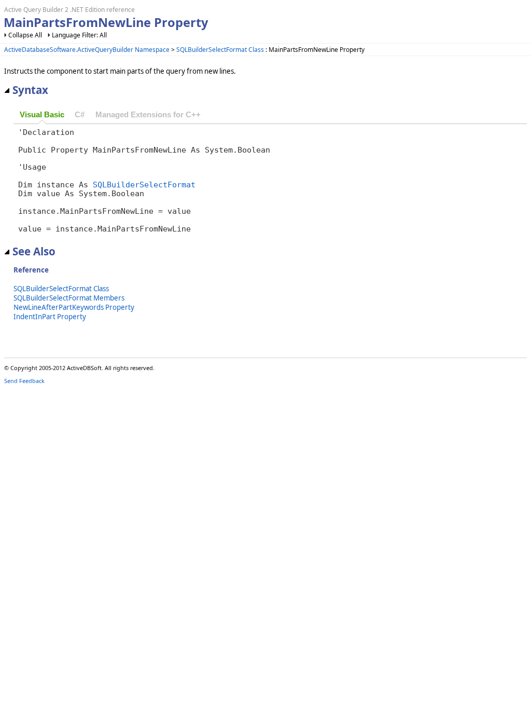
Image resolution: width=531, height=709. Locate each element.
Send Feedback (24, 381)
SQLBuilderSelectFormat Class (220, 49)
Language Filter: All (79, 35)
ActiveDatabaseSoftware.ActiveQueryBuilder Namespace (87, 49)
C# (80, 115)
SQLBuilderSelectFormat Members (68, 298)
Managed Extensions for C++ (148, 115)
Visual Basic (42, 115)
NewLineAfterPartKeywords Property (73, 307)
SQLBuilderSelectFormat (144, 184)
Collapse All (25, 35)
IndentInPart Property (49, 316)
